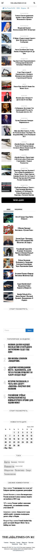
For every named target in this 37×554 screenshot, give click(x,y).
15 (14, 439)
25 (27, 442)
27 (6, 445)
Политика (19, 470)
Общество (8, 470)
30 (18, 445)
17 (22, 439)
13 (5, 439)
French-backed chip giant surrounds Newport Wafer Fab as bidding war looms (17, 522)
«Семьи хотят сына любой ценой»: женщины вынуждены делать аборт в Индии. (16, 514)
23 (18, 442)
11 (27, 436)
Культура (21, 462)
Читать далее (18, 200)
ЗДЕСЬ (19, 549)
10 (23, 436)
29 (14, 445)
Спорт (28, 470)
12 (31, 436)
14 (10, 439)
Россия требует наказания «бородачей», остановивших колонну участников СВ (17, 505)
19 (31, 439)
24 (23, 442)
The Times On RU (9, 8)
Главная (6, 542)
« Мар (5, 448)
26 (31, 442)
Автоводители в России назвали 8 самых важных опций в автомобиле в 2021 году (17, 496)
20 (6, 442)
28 (10, 445)
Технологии (10, 474)
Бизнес (14, 462)
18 (27, 439)
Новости (9, 466)
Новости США (19, 466)
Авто (7, 462)
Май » (11, 448)
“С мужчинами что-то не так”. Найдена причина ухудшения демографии (18, 489)
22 (14, 442)
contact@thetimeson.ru (18, 550)
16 (18, 439)
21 (10, 442)
